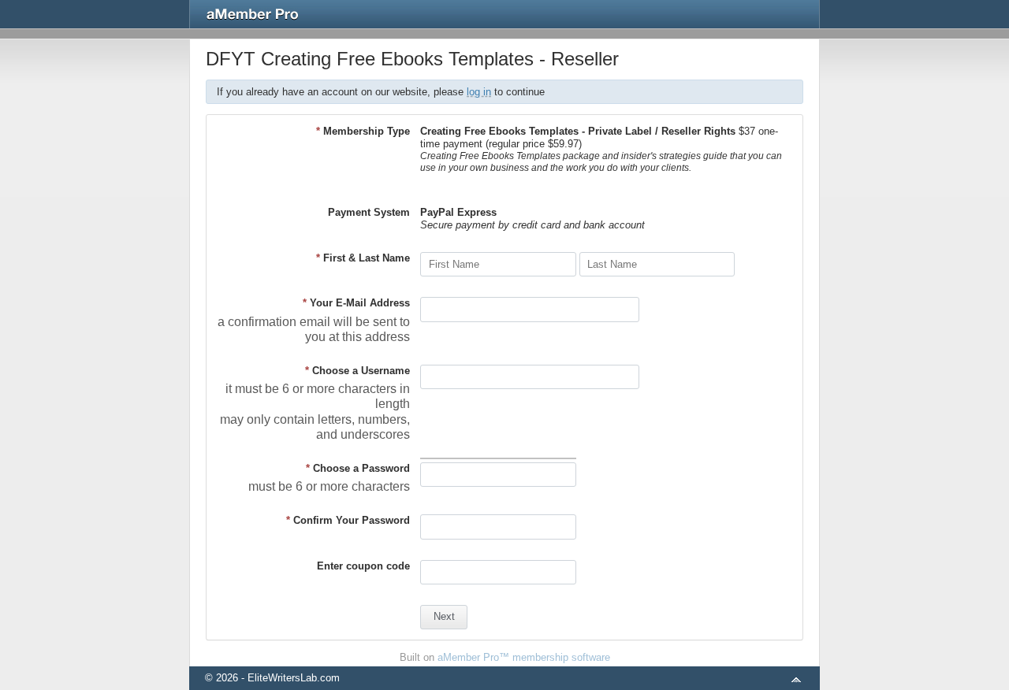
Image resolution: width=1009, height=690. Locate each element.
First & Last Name (363, 258)
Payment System (369, 212)
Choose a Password (358, 468)
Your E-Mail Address (356, 303)
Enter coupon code (363, 566)
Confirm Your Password (348, 520)
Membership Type (363, 131)
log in (479, 92)
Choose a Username (357, 371)
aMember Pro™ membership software (523, 657)
